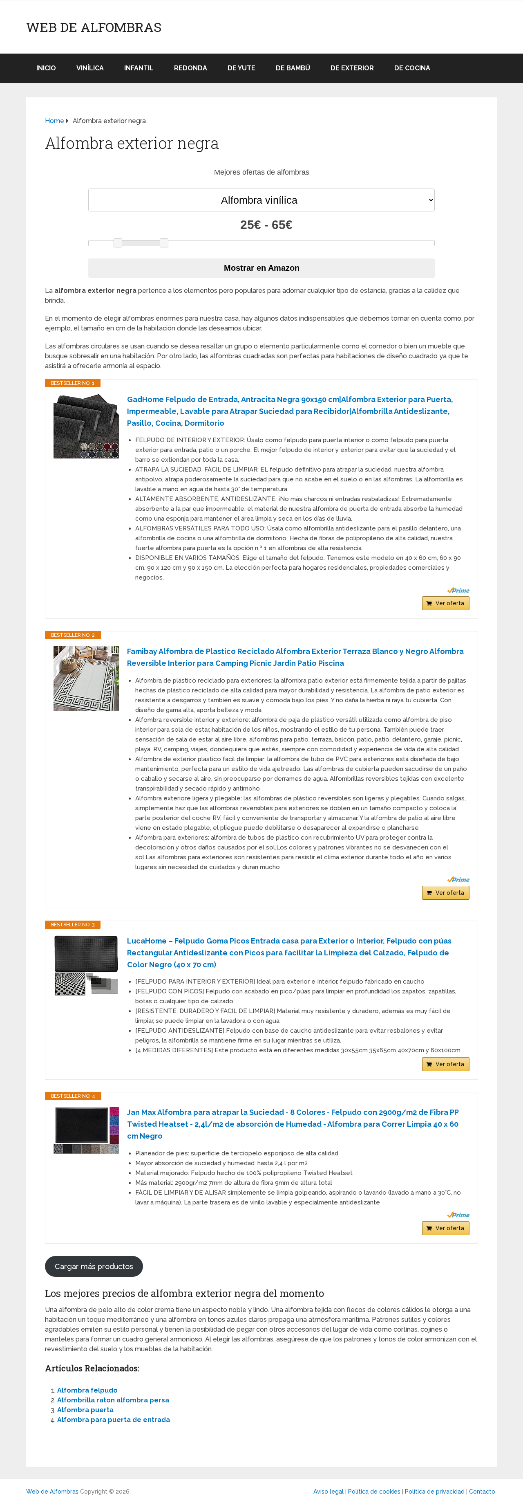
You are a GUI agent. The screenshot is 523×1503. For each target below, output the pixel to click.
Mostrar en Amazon (261, 267)
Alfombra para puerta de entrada (113, 1420)
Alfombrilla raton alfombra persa (113, 1400)
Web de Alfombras (93, 27)
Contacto (482, 1491)
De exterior (352, 68)
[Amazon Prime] (458, 590)
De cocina (412, 68)
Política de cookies (374, 1491)
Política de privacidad (435, 1491)
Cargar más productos (94, 1266)
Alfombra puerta (85, 1410)
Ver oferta (450, 603)
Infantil (139, 68)
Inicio (46, 68)
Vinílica (90, 68)
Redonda (190, 68)
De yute (241, 68)
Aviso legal (328, 1491)
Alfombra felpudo (87, 1390)
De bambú (293, 68)
